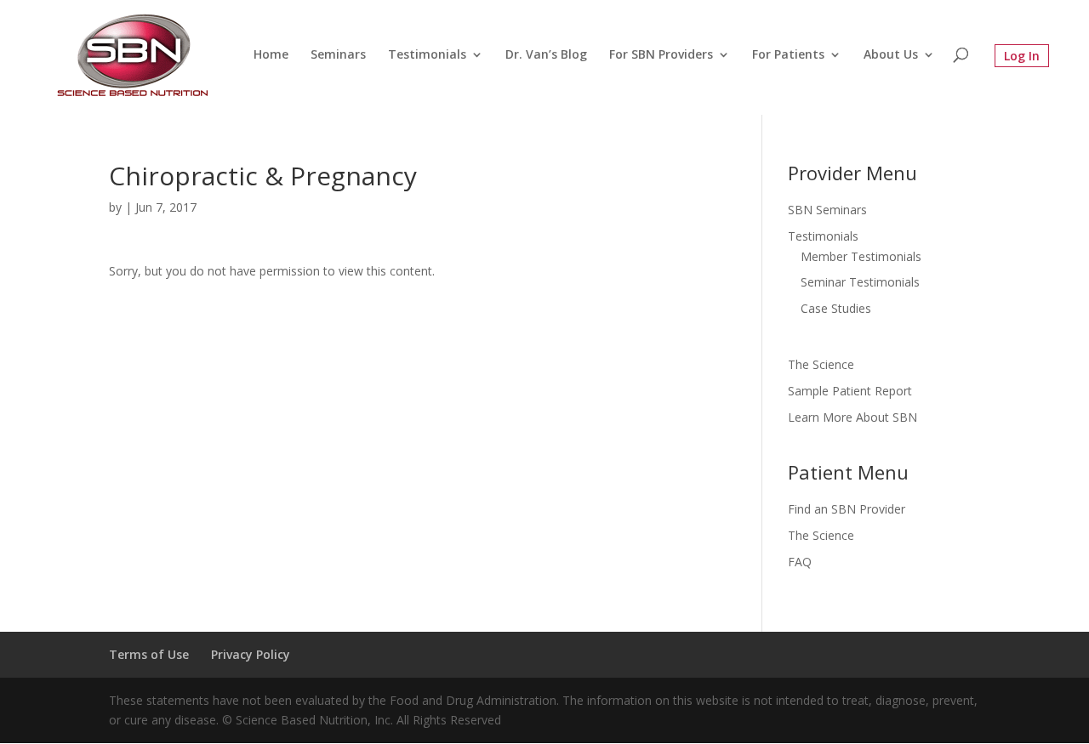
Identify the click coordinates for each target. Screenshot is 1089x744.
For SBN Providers (661, 55)
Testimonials (427, 55)
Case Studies (836, 308)
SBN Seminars (827, 210)
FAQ (800, 562)
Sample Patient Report (850, 391)
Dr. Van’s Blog (546, 55)
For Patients (788, 55)
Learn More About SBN (852, 417)
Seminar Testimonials (860, 282)
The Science (821, 364)
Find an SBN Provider (846, 509)
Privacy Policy (250, 654)
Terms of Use (149, 654)
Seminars (338, 55)
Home (271, 55)
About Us (891, 55)
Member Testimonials (861, 256)
